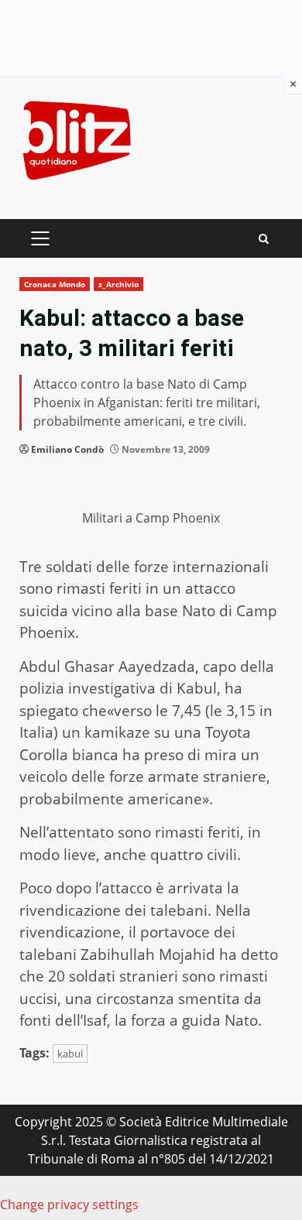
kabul (70, 1054)
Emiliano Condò (67, 449)
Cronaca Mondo (54, 284)
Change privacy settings (69, 1204)
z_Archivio (118, 284)
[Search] (264, 239)
